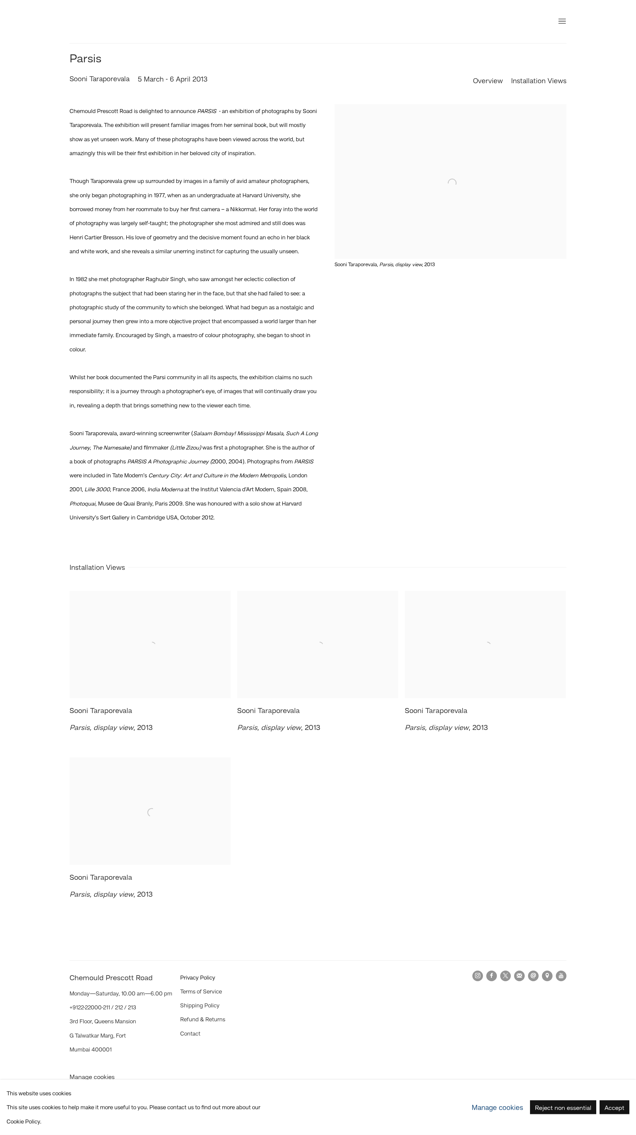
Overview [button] (488, 81)
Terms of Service (201, 991)
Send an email (533, 976)
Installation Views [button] (538, 81)
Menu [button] (561, 22)
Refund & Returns (202, 1019)
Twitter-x (505, 976)
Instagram (477, 976)
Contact (190, 1033)
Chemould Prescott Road (109, 21)
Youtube (561, 976)
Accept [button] (614, 1107)
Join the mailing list (519, 976)
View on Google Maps (547, 976)
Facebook (491, 976)
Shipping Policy (200, 1005)
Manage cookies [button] (92, 1076)
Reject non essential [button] (563, 1107)
